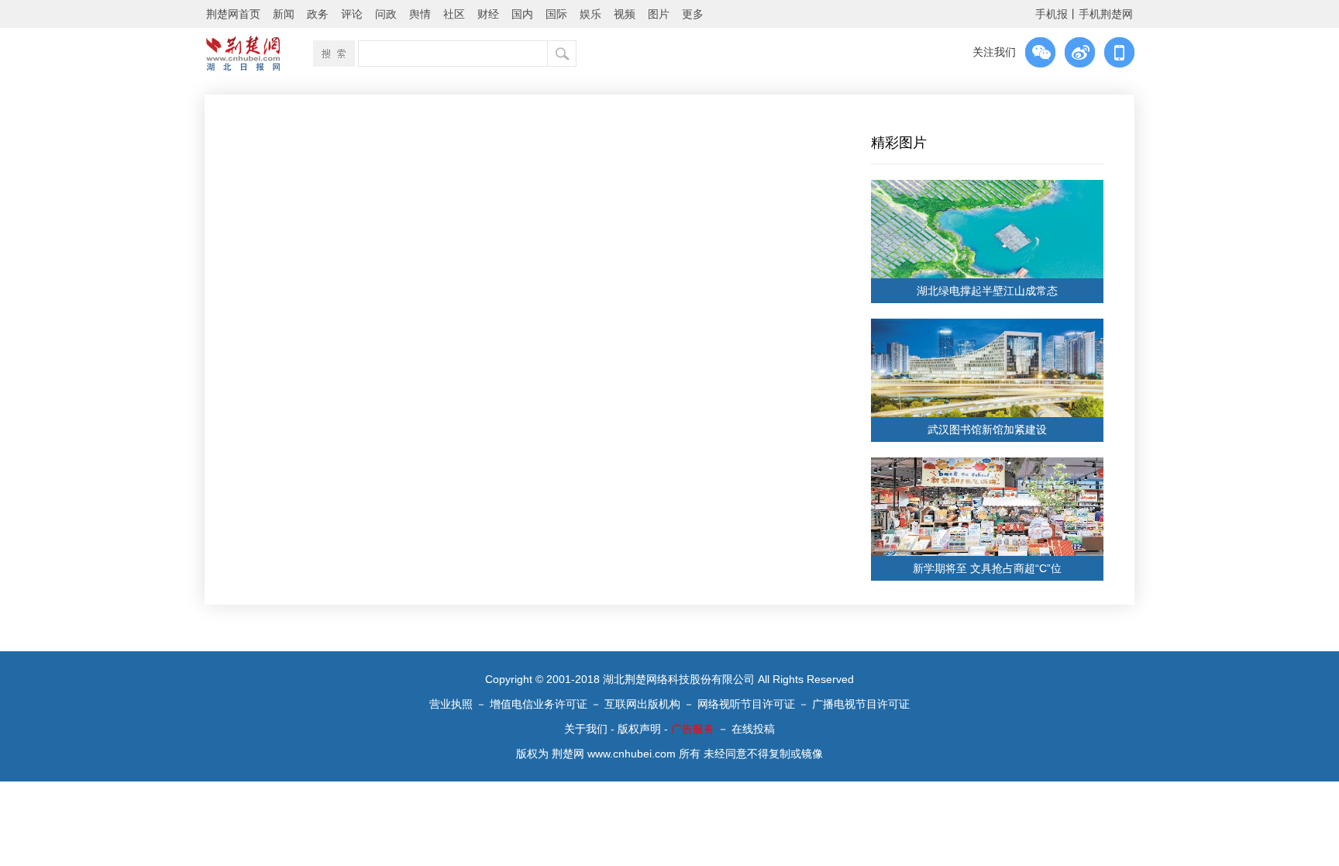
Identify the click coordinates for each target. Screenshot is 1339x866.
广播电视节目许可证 (861, 704)
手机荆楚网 (1106, 14)
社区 (454, 14)
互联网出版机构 (642, 704)
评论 (352, 14)
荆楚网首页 (233, 14)
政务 (318, 14)
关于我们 (586, 729)
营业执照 (451, 704)
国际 (556, 14)
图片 (659, 14)
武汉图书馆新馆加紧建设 (987, 429)
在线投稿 (753, 729)
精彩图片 (899, 142)
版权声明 (639, 729)
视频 (624, 14)
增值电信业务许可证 (538, 704)
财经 (488, 14)
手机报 (1051, 14)
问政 (386, 14)
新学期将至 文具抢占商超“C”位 (987, 568)
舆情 (420, 14)
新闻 (283, 14)
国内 (522, 14)
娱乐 (590, 14)
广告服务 (692, 729)
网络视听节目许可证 (746, 704)
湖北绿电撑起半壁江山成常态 (987, 291)
